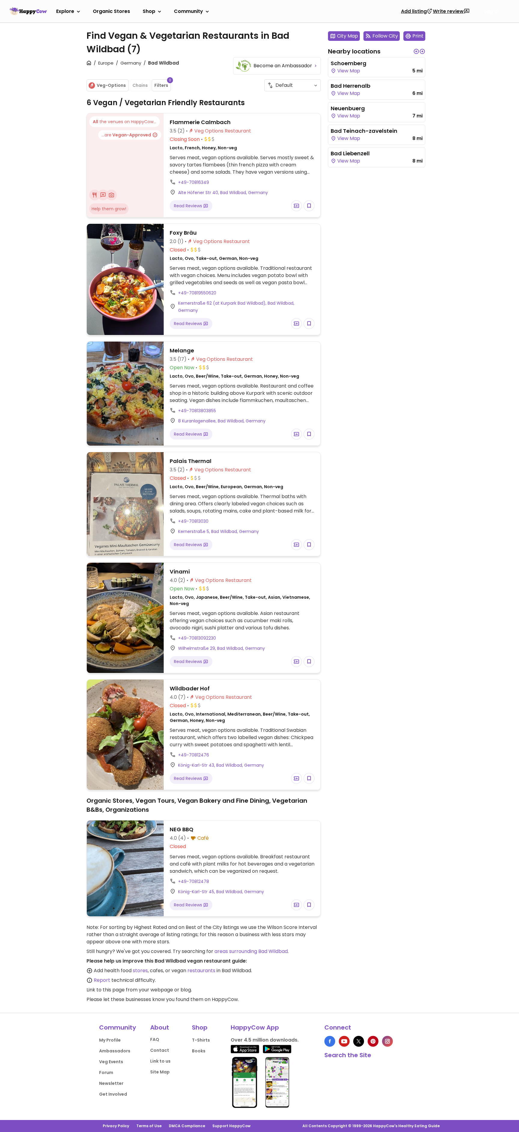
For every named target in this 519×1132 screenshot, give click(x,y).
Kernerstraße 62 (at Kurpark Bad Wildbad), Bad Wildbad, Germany (236, 306)
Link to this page (105, 989)
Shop (149, 11)
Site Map (160, 1072)
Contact (159, 1050)
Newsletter (111, 1083)
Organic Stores (111, 11)
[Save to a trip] (296, 205)
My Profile (110, 1040)
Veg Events (111, 1062)
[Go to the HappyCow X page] (358, 1041)
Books (198, 1051)
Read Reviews (188, 206)
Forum (106, 1073)
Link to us (160, 1061)
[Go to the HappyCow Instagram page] (387, 1041)
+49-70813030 (193, 521)
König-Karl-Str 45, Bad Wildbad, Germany (221, 892)
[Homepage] (28, 11)
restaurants (201, 970)
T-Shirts (201, 1040)
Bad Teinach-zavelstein (364, 131)
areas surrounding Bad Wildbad (251, 951)
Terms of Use (149, 1125)
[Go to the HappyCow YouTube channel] (344, 1041)
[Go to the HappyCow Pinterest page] (373, 1041)
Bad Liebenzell (350, 153)
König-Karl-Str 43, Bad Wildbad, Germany (221, 765)
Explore (65, 11)
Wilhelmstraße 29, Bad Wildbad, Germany (221, 648)
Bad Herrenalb (350, 86)
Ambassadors (114, 1051)
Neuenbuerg (348, 108)
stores (140, 970)
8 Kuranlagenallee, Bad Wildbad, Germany (222, 421)
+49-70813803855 (197, 411)
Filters (162, 83)
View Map (348, 70)
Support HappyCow (231, 1125)
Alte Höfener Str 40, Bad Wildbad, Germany (223, 193)
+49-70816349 (193, 182)
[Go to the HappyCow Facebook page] (329, 1041)
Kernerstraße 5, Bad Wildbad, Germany (218, 531)
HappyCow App (255, 1027)
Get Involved (113, 1094)
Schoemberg (348, 63)
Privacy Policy (116, 1125)
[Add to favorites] (309, 205)
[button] (416, 51)
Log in (491, 11)
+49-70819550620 (197, 293)
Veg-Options (111, 85)
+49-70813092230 (197, 638)
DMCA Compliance (187, 1125)
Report (102, 980)
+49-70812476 (193, 755)
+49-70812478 (193, 881)
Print (417, 35)
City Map (347, 35)
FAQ (154, 1039)
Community (188, 11)
